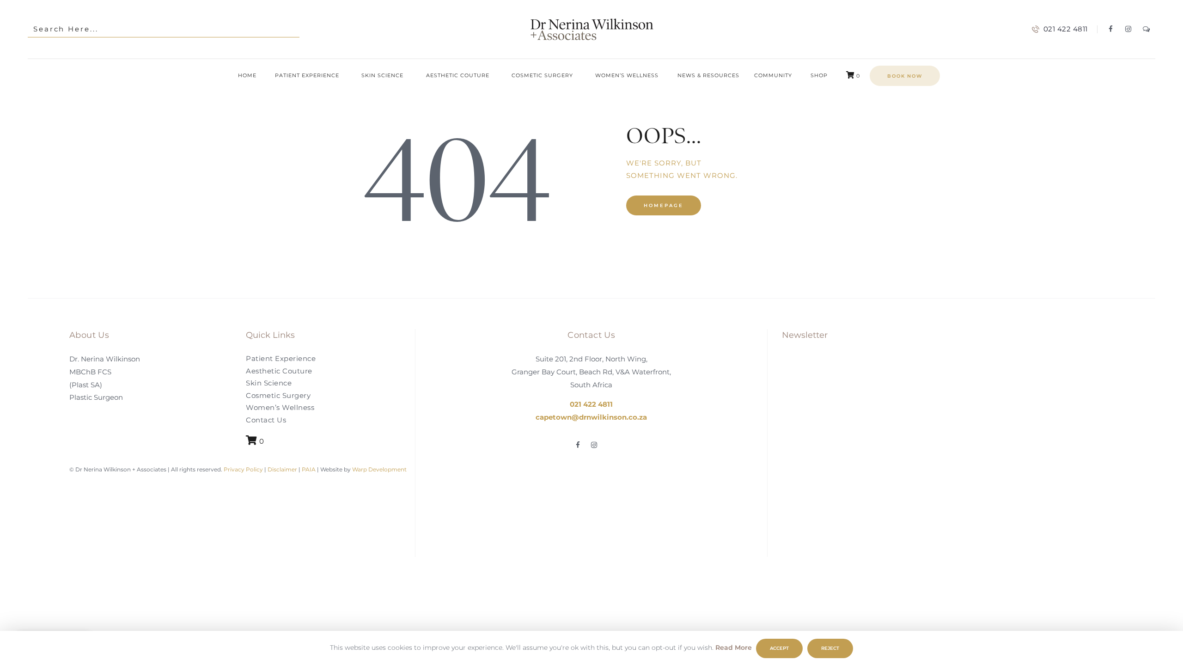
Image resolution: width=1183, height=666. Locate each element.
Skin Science (269, 383)
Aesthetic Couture (279, 371)
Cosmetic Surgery (278, 395)
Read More (733, 647)
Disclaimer (282, 469)
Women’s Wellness (280, 407)
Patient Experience (281, 358)
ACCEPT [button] (779, 648)
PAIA (309, 469)
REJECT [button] (830, 648)
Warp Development (379, 469)
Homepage (663, 205)
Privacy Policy (242, 469)
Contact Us (266, 419)
